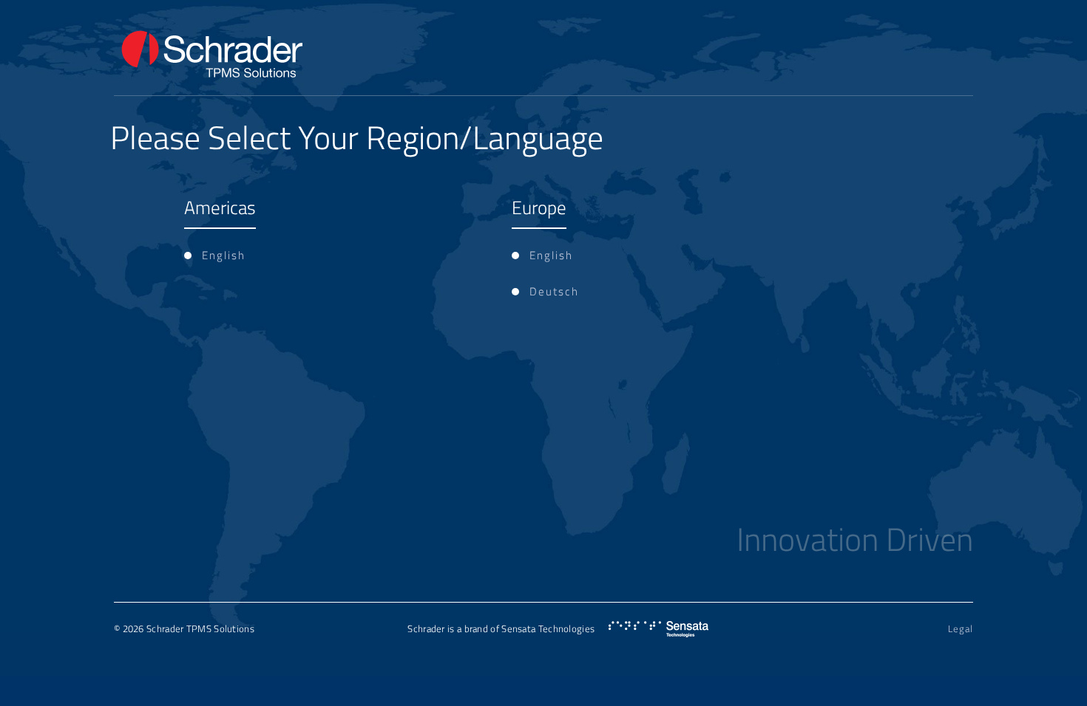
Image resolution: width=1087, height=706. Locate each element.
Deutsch (554, 291)
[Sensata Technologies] (658, 629)
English (223, 255)
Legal (960, 628)
